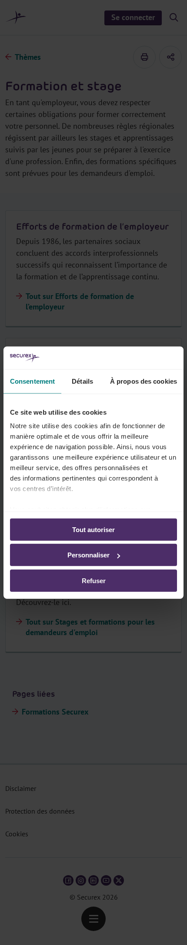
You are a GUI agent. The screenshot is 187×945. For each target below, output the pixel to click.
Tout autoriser (93, 529)
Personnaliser (88, 555)
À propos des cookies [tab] (143, 381)
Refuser (94, 580)
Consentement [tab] (32, 381)
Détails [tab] (82, 381)
